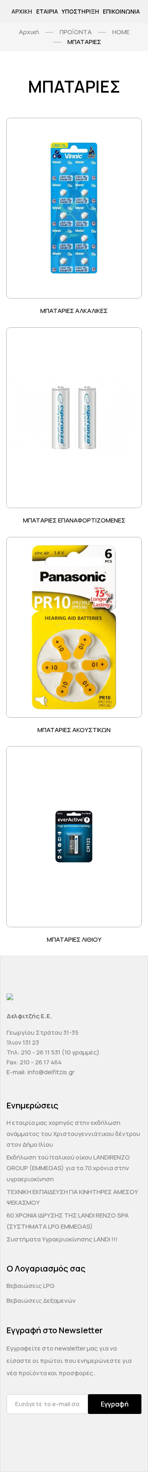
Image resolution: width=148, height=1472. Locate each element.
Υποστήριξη (80, 11)
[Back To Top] (126, 1450)
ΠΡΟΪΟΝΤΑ (76, 32)
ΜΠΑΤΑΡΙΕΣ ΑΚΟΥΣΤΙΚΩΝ (74, 730)
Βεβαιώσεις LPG (31, 1285)
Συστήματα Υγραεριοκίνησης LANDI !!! (62, 1239)
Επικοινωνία (121, 11)
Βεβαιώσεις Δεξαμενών (41, 1300)
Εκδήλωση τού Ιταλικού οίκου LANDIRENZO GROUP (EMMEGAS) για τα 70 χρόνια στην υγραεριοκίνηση (68, 1168)
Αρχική (22, 11)
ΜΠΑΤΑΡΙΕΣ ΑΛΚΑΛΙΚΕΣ (74, 310)
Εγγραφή (115, 1404)
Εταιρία (47, 11)
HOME (121, 32)
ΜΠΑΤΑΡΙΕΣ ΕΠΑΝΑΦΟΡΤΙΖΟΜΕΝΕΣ (74, 520)
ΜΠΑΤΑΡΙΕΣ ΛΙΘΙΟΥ (74, 939)
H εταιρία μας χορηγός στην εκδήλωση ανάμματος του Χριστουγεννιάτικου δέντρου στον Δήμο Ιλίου (73, 1133)
